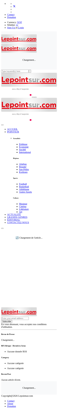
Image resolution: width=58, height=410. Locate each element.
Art (20, 212)
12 (17, 25)
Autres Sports (25, 192)
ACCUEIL (12, 129)
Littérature (24, 209)
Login (21, 27)
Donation (11, 17)
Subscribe (6, 321)
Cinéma (22, 206)
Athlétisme (24, 189)
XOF (19, 22)
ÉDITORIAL (13, 220)
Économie (24, 147)
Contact (10, 14)
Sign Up (11, 27)
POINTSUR (13, 132)
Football (23, 184)
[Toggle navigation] (35, 97)
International (25, 152)
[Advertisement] (29, 277)
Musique (23, 204)
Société (22, 149)
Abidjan (23, 164)
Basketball (24, 186)
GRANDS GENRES (17, 217)
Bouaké (22, 167)
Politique (23, 144)
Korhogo (23, 172)
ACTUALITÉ (14, 214)
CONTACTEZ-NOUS (18, 222)
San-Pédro (24, 169)
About (10, 403)
